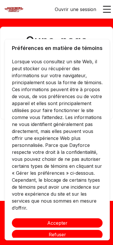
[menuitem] (14, 9)
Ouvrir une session (75, 9)
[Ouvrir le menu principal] (107, 9)
